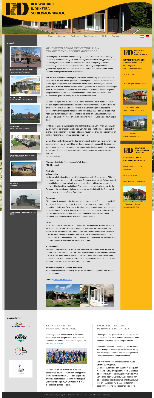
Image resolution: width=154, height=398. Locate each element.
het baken (13, 185)
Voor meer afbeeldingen (18, 157)
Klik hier (12, 214)
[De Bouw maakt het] (21, 355)
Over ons (62, 36)
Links (104, 36)
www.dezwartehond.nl (63, 280)
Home (50, 36)
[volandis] (20, 377)
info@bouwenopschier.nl (137, 84)
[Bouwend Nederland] (20, 328)
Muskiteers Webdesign (101, 395)
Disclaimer (71, 395)
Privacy (79, 395)
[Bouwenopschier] (37, 14)
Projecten (75, 36)
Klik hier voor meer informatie (20, 72)
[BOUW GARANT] (21, 341)
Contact (115, 36)
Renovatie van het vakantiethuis (21, 99)
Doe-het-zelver (90, 36)
